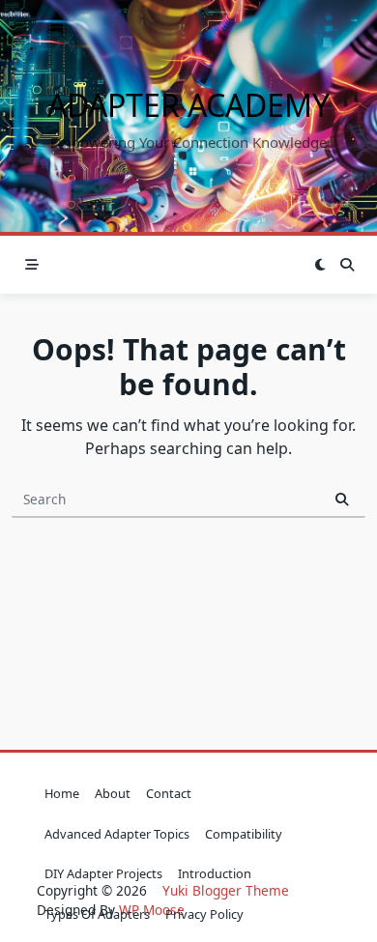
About (112, 793)
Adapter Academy (188, 105)
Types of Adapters (97, 914)
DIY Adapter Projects (103, 873)
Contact (168, 793)
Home (61, 793)
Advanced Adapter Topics (116, 833)
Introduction (214, 873)
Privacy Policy (204, 914)
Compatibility (243, 833)
